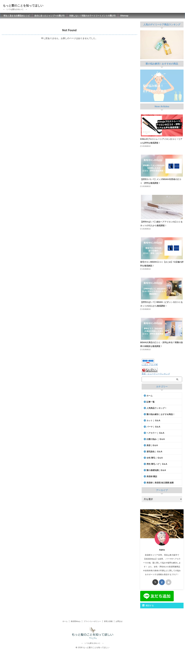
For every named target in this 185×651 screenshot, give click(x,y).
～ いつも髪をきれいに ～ (92, 643)
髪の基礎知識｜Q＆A (156, 470)
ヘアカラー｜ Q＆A (155, 433)
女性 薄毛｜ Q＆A (155, 457)
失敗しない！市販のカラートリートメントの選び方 (92, 15)
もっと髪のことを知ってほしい (23, 5)
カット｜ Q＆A (153, 420)
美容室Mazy (76, 621)
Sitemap (124, 15)
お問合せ (119, 621)
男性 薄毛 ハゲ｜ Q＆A (157, 464)
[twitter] (155, 582)
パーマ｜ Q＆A (153, 426)
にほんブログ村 (150, 364)
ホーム (150, 395)
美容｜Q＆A (152, 445)
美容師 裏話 (152, 476)
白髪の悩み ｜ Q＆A (156, 439)
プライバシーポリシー (92, 621)
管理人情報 (108, 621)
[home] (168, 582)
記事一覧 (151, 402)
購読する (149, 605)
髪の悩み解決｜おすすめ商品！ (161, 414)
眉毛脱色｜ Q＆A (154, 451)
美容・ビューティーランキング (156, 373)
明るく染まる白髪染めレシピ (17, 15)
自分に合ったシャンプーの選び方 (49, 15)
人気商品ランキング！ (157, 408)
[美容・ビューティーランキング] (150, 370)
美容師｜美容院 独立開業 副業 (160, 482)
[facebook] (162, 582)
